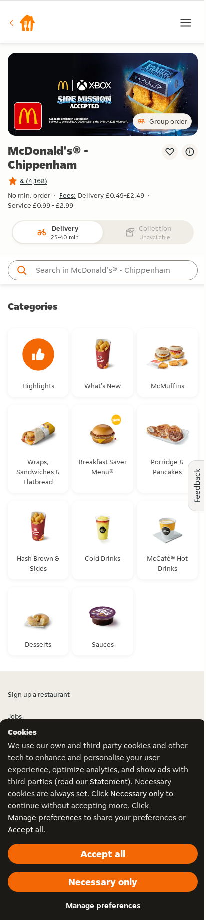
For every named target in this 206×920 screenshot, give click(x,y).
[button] (22, 23)
